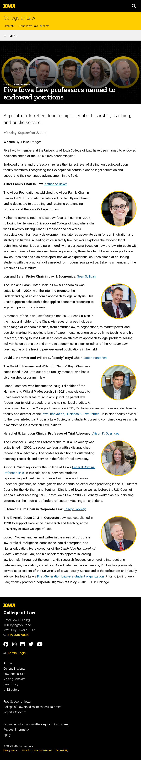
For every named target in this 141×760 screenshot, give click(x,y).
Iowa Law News (22, 84)
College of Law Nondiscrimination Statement (32, 707)
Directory (8, 26)
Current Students (14, 668)
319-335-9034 (18, 635)
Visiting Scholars (14, 679)
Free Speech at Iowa (17, 701)
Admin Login (16, 653)
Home (6, 84)
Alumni (7, 663)
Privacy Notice (10, 750)
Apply (6, 735)
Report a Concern (14, 712)
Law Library (10, 684)
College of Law (19, 17)
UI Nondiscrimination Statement (36, 750)
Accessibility (62, 750)
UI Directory (11, 689)
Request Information (16, 729)
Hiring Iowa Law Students (34, 26)
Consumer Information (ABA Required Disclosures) (36, 724)
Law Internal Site (14, 674)
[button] (134, 6)
